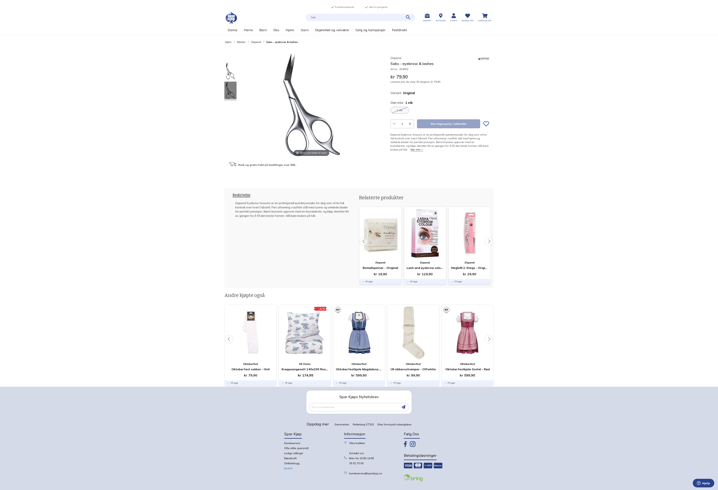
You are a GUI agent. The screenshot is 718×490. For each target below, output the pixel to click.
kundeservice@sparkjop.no (365, 473)
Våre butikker (357, 443)
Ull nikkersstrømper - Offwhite (413, 369)
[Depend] (483, 63)
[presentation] (241, 195)
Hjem (228, 42)
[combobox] (360, 17)
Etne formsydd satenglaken (395, 424)
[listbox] (439, 110)
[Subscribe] (403, 407)
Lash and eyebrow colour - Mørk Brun (425, 268)
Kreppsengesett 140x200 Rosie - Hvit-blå (305, 369)
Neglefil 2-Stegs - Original (469, 268)
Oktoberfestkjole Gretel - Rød (467, 369)
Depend (256, 42)
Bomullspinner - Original (380, 268)
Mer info (416, 149)
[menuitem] (232, 30)
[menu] (359, 30)
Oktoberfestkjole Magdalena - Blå (359, 369)
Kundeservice (292, 443)
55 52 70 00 (356, 463)
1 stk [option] (400, 110)
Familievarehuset (342, 7)
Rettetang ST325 (363, 424)
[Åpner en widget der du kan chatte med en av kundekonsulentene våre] (703, 483)
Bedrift (288, 468)
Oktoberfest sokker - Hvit (250, 369)
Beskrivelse (241, 195)
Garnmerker (342, 424)
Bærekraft (290, 458)
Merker (241, 42)
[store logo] (231, 17)
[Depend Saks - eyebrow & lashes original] (230, 71)
